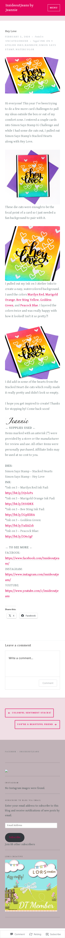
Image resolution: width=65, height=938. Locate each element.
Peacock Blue (29, 305)
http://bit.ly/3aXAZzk (19, 525)
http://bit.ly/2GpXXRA (20, 515)
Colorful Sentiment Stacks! (31, 713)
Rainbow (31, 45)
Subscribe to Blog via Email (23, 800)
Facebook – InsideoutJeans (22, 752)
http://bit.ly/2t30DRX (19, 504)
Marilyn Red (36, 294)
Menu (54, 7)
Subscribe (14, 837)
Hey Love (10, 31)
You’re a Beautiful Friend (35, 724)
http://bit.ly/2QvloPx (19, 493)
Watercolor (25, 49)
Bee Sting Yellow (27, 300)
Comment (47, 683)
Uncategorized (17, 41)
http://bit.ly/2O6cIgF (19, 536)
